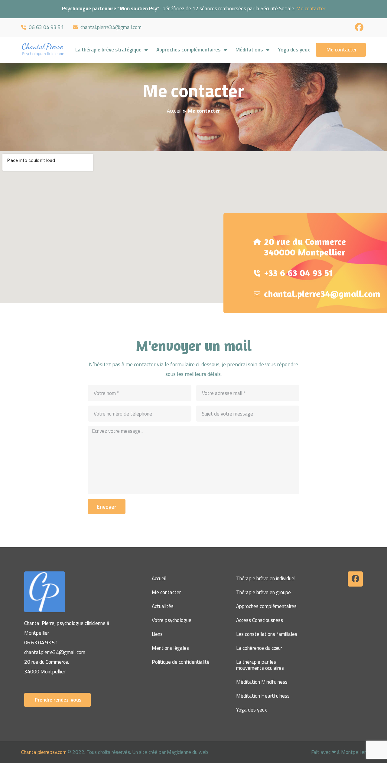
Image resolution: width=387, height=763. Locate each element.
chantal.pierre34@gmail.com (322, 293)
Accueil (174, 111)
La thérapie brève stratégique (108, 50)
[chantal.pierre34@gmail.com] (257, 290)
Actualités (163, 606)
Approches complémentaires (188, 50)
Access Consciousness (259, 620)
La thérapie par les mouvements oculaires (260, 665)
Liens (157, 634)
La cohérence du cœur (259, 648)
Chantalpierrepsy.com (44, 752)
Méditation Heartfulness (263, 696)
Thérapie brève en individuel (265, 578)
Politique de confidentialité (181, 662)
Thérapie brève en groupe (263, 592)
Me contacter (310, 8)
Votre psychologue (171, 620)
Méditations (249, 50)
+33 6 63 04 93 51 (298, 273)
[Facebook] (355, 579)
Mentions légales (170, 648)
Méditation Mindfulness (262, 682)
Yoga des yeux (294, 50)
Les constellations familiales (266, 634)
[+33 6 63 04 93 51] (257, 270)
